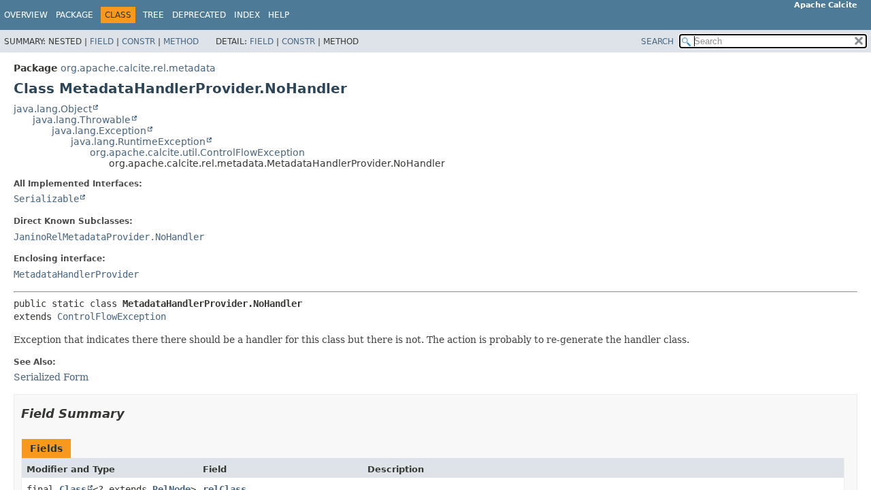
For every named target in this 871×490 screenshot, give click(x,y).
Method (181, 41)
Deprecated (199, 15)
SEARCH (657, 41)
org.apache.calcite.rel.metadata (138, 68)
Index (247, 15)
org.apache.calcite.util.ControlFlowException (197, 152)
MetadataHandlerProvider (76, 274)
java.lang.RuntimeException (138, 141)
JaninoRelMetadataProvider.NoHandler (109, 236)
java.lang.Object (53, 108)
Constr (138, 41)
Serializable (46, 198)
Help (278, 15)
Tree (153, 15)
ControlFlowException (111, 316)
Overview (26, 15)
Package (74, 15)
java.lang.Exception (99, 130)
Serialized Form (51, 377)
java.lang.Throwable (82, 119)
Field (102, 41)
